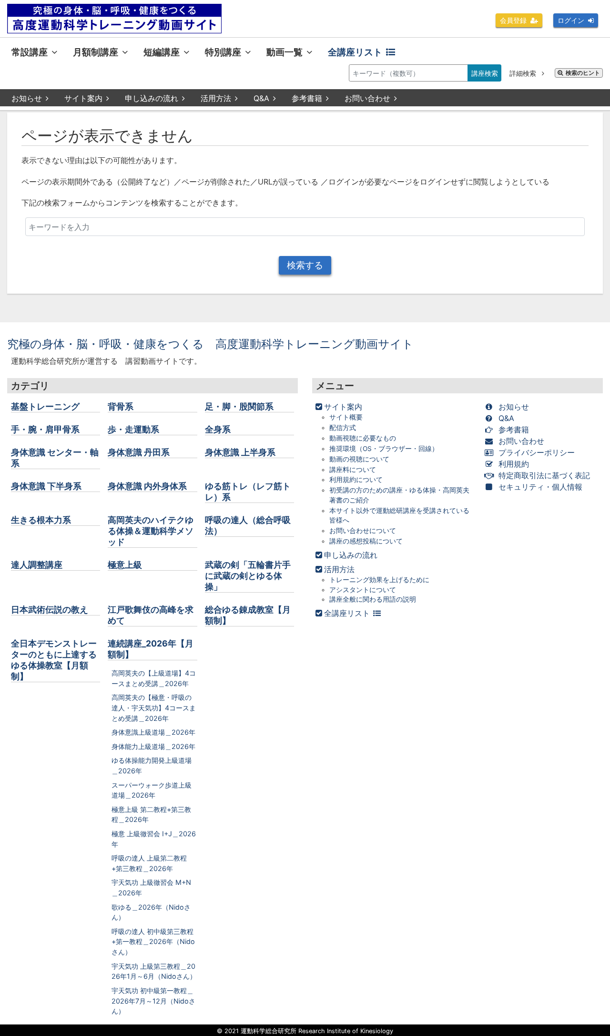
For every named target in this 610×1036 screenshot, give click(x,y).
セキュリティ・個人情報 (540, 487)
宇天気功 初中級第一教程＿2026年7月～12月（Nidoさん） (153, 1000)
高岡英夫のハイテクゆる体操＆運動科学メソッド (150, 531)
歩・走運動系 (133, 429)
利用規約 (513, 464)
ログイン (571, 20)
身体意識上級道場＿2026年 (153, 732)
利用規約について (356, 479)
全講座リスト (355, 52)
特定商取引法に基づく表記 (544, 475)
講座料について (352, 469)
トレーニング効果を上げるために (379, 580)
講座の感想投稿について (366, 541)
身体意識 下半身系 (46, 486)
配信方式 (342, 427)
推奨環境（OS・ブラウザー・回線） (383, 448)
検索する (305, 265)
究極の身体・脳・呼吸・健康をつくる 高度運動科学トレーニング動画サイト (210, 344)
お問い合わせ (367, 98)
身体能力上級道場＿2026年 (153, 746)
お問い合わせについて (362, 530)
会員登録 (513, 20)
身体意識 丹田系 (139, 452)
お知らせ (26, 98)
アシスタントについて (362, 590)
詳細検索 (523, 73)
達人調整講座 (36, 565)
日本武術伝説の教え (49, 610)
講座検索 (484, 73)
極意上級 (125, 565)
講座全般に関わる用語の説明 (372, 599)
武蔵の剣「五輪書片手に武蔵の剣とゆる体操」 (248, 576)
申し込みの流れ (151, 98)
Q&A (261, 98)
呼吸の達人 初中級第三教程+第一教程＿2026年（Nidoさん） (153, 941)
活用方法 (216, 98)
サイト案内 (83, 98)
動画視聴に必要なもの (362, 438)
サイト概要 (346, 417)
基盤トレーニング (45, 406)
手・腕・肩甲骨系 (45, 429)
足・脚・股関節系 (239, 406)
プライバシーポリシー (536, 452)
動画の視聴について (359, 459)
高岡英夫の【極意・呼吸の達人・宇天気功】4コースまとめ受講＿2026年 (154, 707)
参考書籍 (307, 98)
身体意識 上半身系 (240, 452)
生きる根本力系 (41, 520)
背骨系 (120, 406)
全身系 (218, 429)
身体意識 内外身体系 (147, 486)
